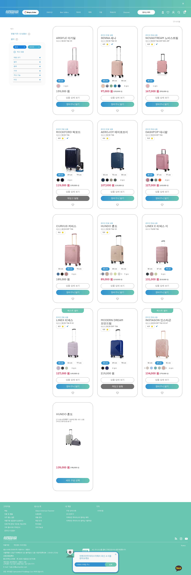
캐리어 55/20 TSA (63, 135)
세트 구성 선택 (73, 480)
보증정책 (38, 514)
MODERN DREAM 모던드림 (112, 321)
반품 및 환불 (8, 514)
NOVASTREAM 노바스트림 (161, 37)
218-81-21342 (53, 553)
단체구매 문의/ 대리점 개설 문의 (15, 524)
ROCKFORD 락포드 (68, 132)
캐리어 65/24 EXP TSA (64, 229)
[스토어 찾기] (163, 13)
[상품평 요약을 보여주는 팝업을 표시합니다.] (112, 44)
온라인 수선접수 (9, 531)
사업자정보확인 (8, 556)
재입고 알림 (72, 198)
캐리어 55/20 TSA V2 (109, 229)
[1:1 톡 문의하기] (178, 568)
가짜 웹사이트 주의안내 (12, 527)
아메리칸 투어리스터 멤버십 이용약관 (78, 521)
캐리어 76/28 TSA (152, 229)
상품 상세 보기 (73, 98)
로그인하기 (70, 514)
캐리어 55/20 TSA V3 (64, 41)
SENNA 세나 (108, 37)
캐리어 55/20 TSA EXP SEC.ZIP (157, 41)
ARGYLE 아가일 (66, 37)
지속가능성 (39, 527)
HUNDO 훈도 (109, 226)
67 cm (159, 175)
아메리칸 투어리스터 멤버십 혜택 (77, 517)
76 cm (114, 175)
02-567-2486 (15, 564)
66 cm (105, 175)
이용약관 (6, 545)
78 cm (123, 363)
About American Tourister (44, 511)
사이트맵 (100, 511)
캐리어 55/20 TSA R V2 (65, 323)
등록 (110, 564)
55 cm (60, 81)
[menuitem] (49, 12)
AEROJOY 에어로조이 (114, 132)
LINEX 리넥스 (64, 320)
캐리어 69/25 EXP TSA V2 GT (156, 323)
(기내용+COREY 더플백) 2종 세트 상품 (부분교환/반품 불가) (70, 420)
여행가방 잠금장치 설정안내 (13, 521)
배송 (5, 511)
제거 (12, 29)
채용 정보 (38, 517)
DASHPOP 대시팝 (156, 132)
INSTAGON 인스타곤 (158, 320)
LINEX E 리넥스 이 (156, 226)
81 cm (123, 269)
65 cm (70, 269)
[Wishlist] (168, 12)
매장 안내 (38, 521)
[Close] (115, 554)
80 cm (123, 81)
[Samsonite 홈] (12, 12)
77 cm (168, 175)
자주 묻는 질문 (9, 517)
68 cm (114, 269)
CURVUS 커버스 (66, 226)
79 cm (79, 175)
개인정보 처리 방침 (20, 545)
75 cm (79, 269)
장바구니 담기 (72, 104)
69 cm (114, 81)
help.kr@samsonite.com (18, 567)
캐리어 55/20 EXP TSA (153, 135)
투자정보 (38, 524)
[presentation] (100, 274)
